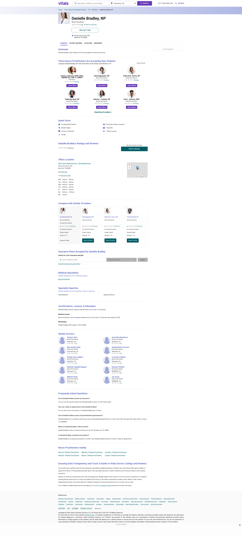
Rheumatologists (89, 504)
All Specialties (120, 504)
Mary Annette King (73, 347)
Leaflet (136, 177)
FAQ (68, 508)
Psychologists (79, 504)
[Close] (240, 525)
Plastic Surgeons (172, 501)
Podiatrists (61, 504)
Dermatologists (116, 498)
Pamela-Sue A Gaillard (75, 357)
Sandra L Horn (72, 337)
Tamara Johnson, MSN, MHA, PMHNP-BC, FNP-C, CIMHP (72, 76)
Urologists (99, 504)
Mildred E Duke (72, 377)
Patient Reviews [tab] (75, 43)
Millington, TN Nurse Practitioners (92, 452)
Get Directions (62, 172)
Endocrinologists (144, 498)
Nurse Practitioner (64, 279)
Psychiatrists (69, 504)
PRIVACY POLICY (86, 508)
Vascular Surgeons (109, 504)
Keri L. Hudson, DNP (131, 99)
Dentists (108, 498)
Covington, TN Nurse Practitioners (116, 452)
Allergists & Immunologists (65, 498)
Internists (70, 501)
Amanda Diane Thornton (120, 347)
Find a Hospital (144, 504)
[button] (137, 168)
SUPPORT (61, 508)
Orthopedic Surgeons (137, 501)
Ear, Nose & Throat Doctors (130, 498)
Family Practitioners (156, 498)
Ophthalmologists (115, 501)
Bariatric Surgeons (80, 498)
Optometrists (125, 501)
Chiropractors (100, 498)
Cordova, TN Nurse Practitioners (115, 455)
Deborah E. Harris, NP (131, 76)
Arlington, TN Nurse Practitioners (68, 455)
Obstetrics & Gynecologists (91, 501)
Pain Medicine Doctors (151, 501)
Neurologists (78, 501)
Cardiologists (91, 498)
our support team (104, 485)
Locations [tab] (88, 43)
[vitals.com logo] (63, 3)
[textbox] (91, 3)
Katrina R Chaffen (118, 367)
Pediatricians (162, 501)
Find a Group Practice (156, 504)
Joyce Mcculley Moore (120, 337)
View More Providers (102, 112)
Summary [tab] (64, 43)
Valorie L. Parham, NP (101, 99)
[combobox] (91, 3)
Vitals (145, 177)
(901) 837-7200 (65, 175)
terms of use (89, 515)
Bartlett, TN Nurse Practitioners (92, 455)
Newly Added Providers (132, 504)
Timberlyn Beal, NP (72, 99)
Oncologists (104, 501)
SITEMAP (75, 508)
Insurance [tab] (98, 43)
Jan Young (115, 377)
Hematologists (62, 501)
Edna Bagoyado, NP (101, 76)
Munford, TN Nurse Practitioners (68, 452)
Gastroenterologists (169, 498)
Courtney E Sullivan (119, 357)
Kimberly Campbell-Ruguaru (77, 367)
